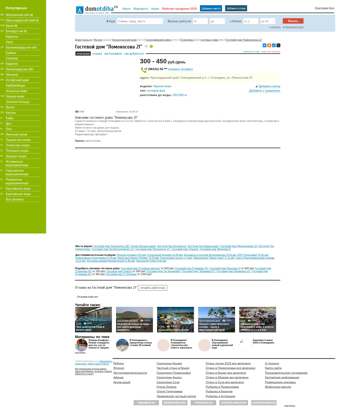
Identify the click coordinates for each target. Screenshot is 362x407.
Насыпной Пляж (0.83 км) (151, 260)
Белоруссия (14, 31)
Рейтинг (237, 21)
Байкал (11, 53)
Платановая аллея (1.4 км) (176, 257)
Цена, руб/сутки (181, 21)
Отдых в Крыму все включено (226, 372)
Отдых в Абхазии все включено (227, 377)
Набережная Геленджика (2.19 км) (95, 257)
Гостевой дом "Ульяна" (185, 249)
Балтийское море (18, 194)
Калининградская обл (21, 47)
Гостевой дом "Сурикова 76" (191, 268)
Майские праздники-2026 (179, 8)
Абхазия (12, 74)
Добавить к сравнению (264, 90)
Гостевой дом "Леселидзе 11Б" (111, 246)
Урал (9, 42)
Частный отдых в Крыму (173, 368)
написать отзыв (251, 51)
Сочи (79, 323)
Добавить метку (269, 86)
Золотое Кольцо (17, 101)
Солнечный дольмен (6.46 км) (165, 255)
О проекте (272, 363)
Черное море (162, 86)
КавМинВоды (15, 85)
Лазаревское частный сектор (176, 396)
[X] (278, 45)
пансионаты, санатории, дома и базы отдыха (93, 362)
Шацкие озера (16, 156)
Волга (10, 107)
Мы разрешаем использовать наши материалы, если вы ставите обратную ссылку (93, 371)
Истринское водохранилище (16, 163)
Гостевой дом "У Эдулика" (121, 274)
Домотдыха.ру (83, 39)
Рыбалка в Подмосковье (222, 386)
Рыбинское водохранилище (16, 181)
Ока (9, 129)
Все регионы (15, 199)
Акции (155, 8)
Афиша (118, 377)
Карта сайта (273, 368)
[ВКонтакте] (264, 45)
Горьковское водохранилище (16, 172)
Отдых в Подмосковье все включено (230, 368)
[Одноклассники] (269, 45)
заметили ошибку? (270, 51)
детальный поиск (294, 27)
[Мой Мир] (274, 45)
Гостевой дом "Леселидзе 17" (152, 249)
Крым (10, 25)
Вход (331, 8)
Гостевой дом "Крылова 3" (224, 268)
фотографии (113, 53)
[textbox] (140, 21)
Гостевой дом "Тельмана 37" (198, 271)
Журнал (118, 368)
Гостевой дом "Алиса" (119, 271)
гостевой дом (156, 90)
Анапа (161, 326)
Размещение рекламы (280, 382)
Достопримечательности (130, 372)
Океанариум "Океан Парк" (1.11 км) (213, 257)
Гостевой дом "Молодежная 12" (239, 246)
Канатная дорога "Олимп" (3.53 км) (138, 257)
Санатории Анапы (169, 377)
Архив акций (121, 382)
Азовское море (16, 91)
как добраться (134, 53)
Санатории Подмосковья (174, 372)
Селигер (12, 58)
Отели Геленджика (169, 391)
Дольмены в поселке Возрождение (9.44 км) (210, 255)
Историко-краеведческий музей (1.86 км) (111, 260)
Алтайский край (17, 80)
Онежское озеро (17, 145)
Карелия (12, 63)
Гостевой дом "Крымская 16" (233, 271)
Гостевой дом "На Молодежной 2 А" (113, 249)
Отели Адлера (166, 386)
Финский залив (16, 134)
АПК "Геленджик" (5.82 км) (252, 255)
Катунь (11, 112)
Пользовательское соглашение (286, 372)
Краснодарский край (127, 320)
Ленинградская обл (20, 69)
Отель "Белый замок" (143, 246)
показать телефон (180, 69)
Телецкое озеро (17, 150)
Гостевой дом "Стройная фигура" (140, 268)
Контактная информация (282, 377)
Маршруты (140, 8)
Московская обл (17, 15)
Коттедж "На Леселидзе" (172, 246)
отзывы (97, 53)
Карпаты (12, 36)
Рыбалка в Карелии (219, 391)
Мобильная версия (278, 386)
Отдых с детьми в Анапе (173, 329)
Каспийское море (18, 188)
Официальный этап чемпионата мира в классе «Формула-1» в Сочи (257, 327)
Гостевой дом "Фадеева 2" (215, 249)
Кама (9, 118)
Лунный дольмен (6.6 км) (131, 255)
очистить (276, 27)
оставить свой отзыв (152, 287)
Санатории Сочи (168, 382)
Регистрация (321, 8)
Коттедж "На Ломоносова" (203, 246)
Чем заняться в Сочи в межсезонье (90, 328)
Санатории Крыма (169, 363)
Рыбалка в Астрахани (220, 396)
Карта (127, 8)
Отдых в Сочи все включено (225, 382)
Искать (293, 21)
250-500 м (180, 95)
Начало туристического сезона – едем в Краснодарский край (214, 327)
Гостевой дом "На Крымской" (163, 271)
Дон (8, 123)
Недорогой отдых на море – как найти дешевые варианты (134, 327)
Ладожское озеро (18, 140)
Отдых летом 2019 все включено (228, 363)
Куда (112, 21)
